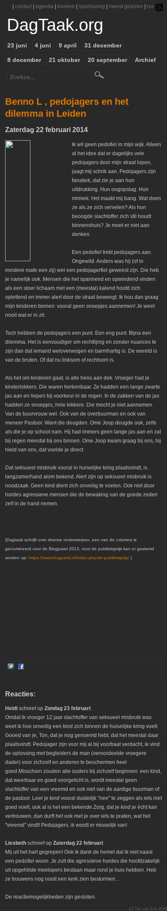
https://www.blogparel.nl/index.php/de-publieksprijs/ (79, 557)
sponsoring (92, 6)
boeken (66, 6)
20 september (107, 59)
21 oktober (64, 59)
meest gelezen (126, 6)
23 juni (17, 45)
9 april (68, 45)
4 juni (43, 45)
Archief (145, 59)
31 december (103, 45)
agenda (45, 6)
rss (150, 6)
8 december (24, 59)
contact (23, 6)
